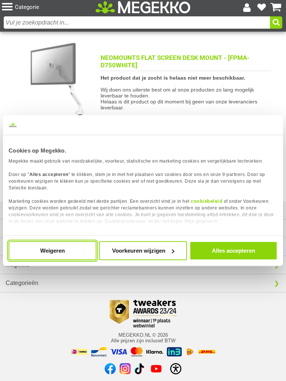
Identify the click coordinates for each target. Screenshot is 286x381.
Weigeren (52, 250)
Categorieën (22, 283)
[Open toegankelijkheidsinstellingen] (175, 368)
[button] (48, 7)
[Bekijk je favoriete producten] (261, 7)
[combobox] (137, 22)
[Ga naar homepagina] (143, 7)
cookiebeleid (206, 201)
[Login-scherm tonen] (247, 7)
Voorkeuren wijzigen (138, 250)
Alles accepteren (233, 250)
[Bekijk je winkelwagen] (276, 7)
